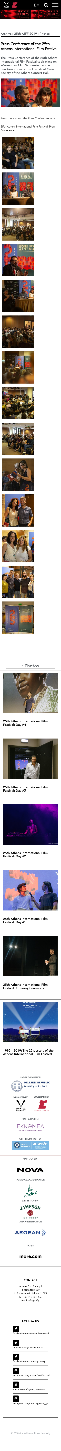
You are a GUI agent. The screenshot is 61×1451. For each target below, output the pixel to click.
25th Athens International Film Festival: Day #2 (25, 854)
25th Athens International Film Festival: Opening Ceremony (25, 986)
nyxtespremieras (28, 1347)
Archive (6, 34)
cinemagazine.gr (30, 1290)
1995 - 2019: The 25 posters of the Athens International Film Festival (28, 1052)
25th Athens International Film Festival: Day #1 (25, 920)
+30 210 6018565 (32, 1297)
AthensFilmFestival (31, 1334)
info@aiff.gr (34, 1300)
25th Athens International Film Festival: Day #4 (25, 723)
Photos (44, 34)
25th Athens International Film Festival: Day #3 (25, 789)
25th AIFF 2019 (25, 34)
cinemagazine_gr (30, 1403)
